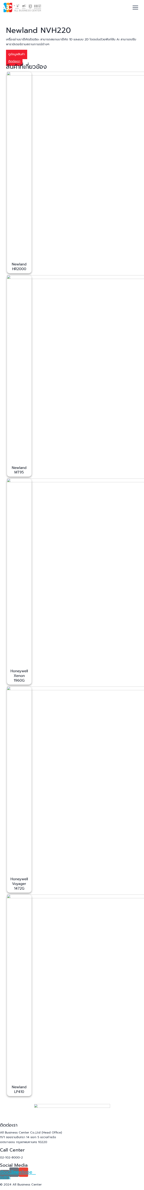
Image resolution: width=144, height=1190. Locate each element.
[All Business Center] (22, 7)
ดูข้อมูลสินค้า (16, 54)
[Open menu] (135, 7)
